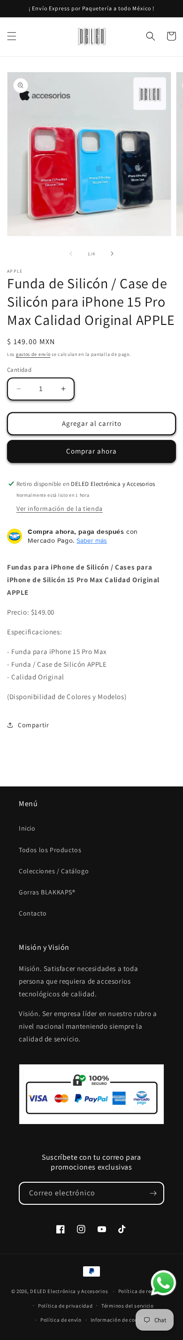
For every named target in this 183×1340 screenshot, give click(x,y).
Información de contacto (121, 1320)
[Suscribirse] (153, 1193)
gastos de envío (33, 354)
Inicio (27, 828)
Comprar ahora (91, 451)
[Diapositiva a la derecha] (112, 253)
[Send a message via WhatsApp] (163, 1283)
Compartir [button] (33, 725)
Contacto (33, 913)
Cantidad (19, 370)
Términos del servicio (127, 1305)
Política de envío (61, 1320)
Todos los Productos (50, 850)
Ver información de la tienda (59, 508)
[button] (11, 36)
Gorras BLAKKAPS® (47, 892)
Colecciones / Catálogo (54, 871)
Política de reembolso (145, 1291)
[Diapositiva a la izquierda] (71, 253)
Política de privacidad (65, 1305)
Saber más (91, 540)
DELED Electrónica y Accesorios (69, 1291)
